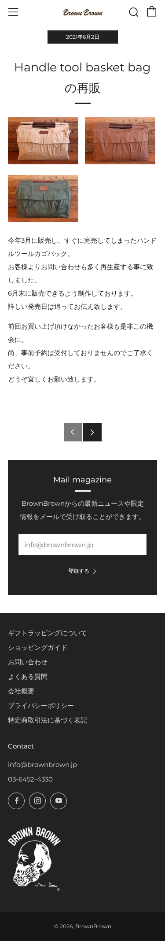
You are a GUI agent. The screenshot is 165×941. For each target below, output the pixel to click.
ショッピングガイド (37, 647)
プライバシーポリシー (41, 705)
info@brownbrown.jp (42, 764)
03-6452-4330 (30, 779)
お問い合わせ (28, 662)
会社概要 (21, 691)
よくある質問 (28, 676)
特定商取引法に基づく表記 (47, 720)
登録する (78, 570)
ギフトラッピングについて (47, 633)
